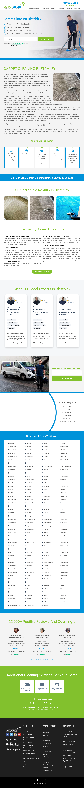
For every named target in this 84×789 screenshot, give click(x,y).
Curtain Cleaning (27, 742)
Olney (10, 552)
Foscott (63, 489)
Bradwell (46, 456)
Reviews (69, 8)
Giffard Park (47, 496)
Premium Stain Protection (30, 748)
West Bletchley (30, 592)
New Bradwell (12, 539)
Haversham (29, 506)
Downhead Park (64, 476)
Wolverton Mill (47, 602)
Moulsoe (46, 532)
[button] (31, 659)
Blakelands (12, 453)
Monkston (28, 532)
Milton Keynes (12, 532)
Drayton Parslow (30, 479)
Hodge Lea (29, 509)
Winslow (28, 598)
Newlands (28, 539)
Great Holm (46, 499)
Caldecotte (29, 463)
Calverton (63, 463)
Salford (63, 559)
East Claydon (12, 483)
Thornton (11, 578)
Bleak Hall (28, 453)
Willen (45, 595)
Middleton (46, 529)
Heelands (63, 506)
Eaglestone (63, 479)
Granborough (64, 496)
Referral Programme (28, 750)
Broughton (29, 459)
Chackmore (12, 469)
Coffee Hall (29, 473)
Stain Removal (11, 328)
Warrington (63, 585)
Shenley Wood (12, 565)
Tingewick (46, 578)
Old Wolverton (47, 549)
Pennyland (11, 555)
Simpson (46, 565)
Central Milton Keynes (66, 466)
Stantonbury (47, 568)
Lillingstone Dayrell (30, 519)
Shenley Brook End (30, 562)
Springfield (12, 568)
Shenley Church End (48, 562)
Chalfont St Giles (47, 743)
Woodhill (63, 602)
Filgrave (11, 489)
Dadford (28, 476)
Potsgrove (46, 555)
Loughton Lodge (47, 526)
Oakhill (45, 545)
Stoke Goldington (13, 572)
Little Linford (64, 522)
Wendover (45, 767)
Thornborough (64, 575)
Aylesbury (45, 735)
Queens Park (64, 555)
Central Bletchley (48, 466)
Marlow (45, 754)
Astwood (28, 446)
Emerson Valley (64, 483)
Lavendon (46, 516)
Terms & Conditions (43, 780)
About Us (25, 732)
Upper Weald (12, 585)
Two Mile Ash (47, 582)
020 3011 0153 (71, 741)
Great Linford (12, 502)
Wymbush (46, 605)
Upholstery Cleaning (12, 322)
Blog (24, 767)
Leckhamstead (12, 519)
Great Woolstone (30, 502)
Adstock (28, 443)
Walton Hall (46, 585)
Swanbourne (12, 575)
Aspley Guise (12, 446)
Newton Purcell (30, 542)
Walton (28, 585)
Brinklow (11, 459)
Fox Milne (11, 492)
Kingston (63, 512)
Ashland (63, 443)
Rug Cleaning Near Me (29, 756)
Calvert (45, 463)
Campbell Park (12, 466)
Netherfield (63, 535)
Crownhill (11, 476)
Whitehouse (29, 595)
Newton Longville (13, 542)
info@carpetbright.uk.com (67, 421)
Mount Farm (64, 532)
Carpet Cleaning (11, 319)
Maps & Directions (68, 744)
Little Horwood (47, 522)
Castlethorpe (29, 466)
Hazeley (46, 506)
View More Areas (47, 770)
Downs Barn (12, 479)
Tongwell (28, 582)
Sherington (29, 565)
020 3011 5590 (71, 758)
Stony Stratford (64, 572)
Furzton (45, 492)
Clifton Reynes (12, 473)
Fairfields (28, 486)
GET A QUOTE (45, 39)
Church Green (64, 469)
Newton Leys (64, 539)
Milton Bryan (64, 529)
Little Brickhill (12, 522)
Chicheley (46, 469)
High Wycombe (47, 751)
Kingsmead (46, 512)
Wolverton (28, 602)
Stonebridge (47, 572)
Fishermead (46, 489)
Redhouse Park (30, 559)
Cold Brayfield (47, 473)
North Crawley (47, 542)
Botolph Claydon (13, 456)
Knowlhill (11, 516)
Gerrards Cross (47, 748)
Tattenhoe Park (47, 575)
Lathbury (28, 516)
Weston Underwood (65, 592)
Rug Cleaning (26, 740)
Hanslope (63, 502)
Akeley (45, 443)
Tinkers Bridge (12, 582)
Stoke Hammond (30, 572)
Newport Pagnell (48, 539)
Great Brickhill (29, 499)
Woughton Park (30, 605)
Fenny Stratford (64, 486)
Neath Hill (46, 535)
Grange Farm (12, 499)
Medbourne (12, 529)
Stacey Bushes (30, 568)
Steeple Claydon (65, 568)
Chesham (45, 746)
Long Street (29, 526)
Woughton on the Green (14, 605)
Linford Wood (64, 519)
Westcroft (46, 592)
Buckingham (12, 463)
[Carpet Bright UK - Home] (14, 5)
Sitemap (52, 780)
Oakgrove (28, 545)
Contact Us (77, 8)
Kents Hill (11, 512)
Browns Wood (64, 459)
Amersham (46, 732)
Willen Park (12, 598)
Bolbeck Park (64, 453)
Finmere (28, 489)
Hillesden (11, 509)
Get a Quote (61, 8)
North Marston (64, 542)
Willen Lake (63, 595)
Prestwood (46, 762)
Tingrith (63, 578)
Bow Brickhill (29, 456)
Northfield (11, 545)
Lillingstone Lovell (48, 519)
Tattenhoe (28, 575)
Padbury (46, 552)
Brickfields (63, 456)
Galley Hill (63, 492)
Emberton (46, 483)
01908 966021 (71, 2)
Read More (16, 648)
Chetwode (28, 469)
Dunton (45, 479)
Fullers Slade (29, 492)
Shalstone (11, 562)
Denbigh (46, 476)
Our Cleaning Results (49, 8)
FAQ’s (24, 764)
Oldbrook (63, 549)
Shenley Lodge (64, 562)
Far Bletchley (47, 486)
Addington (11, 443)
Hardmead (11, 506)
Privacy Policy (33, 780)
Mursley (11, 535)
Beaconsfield (46, 738)
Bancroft (46, 446)
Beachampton (47, 449)
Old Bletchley (12, 549)
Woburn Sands (12, 602)
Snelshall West (64, 565)
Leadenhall (63, 516)
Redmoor (46, 559)
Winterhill (46, 598)
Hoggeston (46, 509)
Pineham (28, 555)
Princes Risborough (48, 765)
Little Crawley (29, 522)
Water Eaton (29, 588)
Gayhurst (28, 496)
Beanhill (63, 449)
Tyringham (63, 582)
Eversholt (11, 486)
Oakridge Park (64, 545)
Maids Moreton (64, 526)
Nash (27, 535)
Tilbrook (28, 578)
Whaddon (11, 595)
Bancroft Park (64, 446)
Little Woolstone (13, 526)
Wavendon (63, 588)
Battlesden (29, 449)
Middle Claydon (30, 529)
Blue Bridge (46, 453)
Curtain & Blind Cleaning (13, 325)
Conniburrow (64, 473)
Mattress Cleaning (28, 745)
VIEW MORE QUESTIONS (42, 271)
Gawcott (11, 496)
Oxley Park (29, 552)
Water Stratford (47, 588)
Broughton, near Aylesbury (50, 459)
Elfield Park (29, 483)
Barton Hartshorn (13, 449)
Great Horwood (64, 499)
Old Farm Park (29, 549)
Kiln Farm (28, 512)
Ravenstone (12, 559)
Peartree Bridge (64, 552)
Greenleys (46, 502)
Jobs (24, 761)
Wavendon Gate (13, 592)
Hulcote (63, 509)
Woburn (63, 598)
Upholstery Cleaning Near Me (31, 758)
